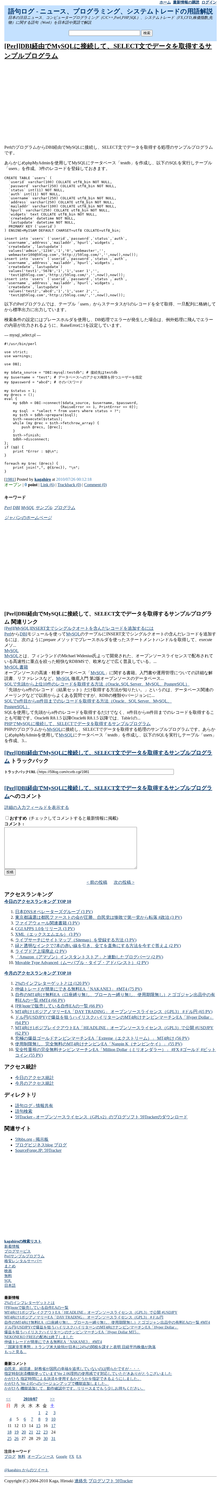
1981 (10, 479)
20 (24, 1432)
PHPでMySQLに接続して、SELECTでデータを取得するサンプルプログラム (77, 723)
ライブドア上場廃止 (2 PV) (41, 951)
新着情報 (11, 1246)
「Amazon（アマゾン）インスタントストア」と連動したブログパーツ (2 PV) (89, 957)
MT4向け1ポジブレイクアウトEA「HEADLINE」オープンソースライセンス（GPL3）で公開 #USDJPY (90, 1312)
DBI (16, 507)
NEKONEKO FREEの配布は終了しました (39, 1337)
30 (45, 1438)
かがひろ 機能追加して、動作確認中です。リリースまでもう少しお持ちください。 (74, 1388)
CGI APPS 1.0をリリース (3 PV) (45, 928)
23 (45, 1432)
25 (9, 1438)
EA (78, 1457)
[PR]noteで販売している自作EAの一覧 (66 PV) (59, 1006)
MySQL (27, 507)
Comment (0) (95, 484)
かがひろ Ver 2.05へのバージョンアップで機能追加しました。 (56, 1384)
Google (61, 1457)
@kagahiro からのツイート (26, 1470)
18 (9, 1432)
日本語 (10, 1286)
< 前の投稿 (97, 882)
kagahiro (42, 479)
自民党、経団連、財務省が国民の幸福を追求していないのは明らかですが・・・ (72, 1369)
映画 (8, 1271)
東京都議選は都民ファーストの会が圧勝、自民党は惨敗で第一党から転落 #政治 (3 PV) (98, 917)
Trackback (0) (69, 484)
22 (38, 1432)
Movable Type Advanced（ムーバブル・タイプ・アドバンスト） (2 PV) (82, 962)
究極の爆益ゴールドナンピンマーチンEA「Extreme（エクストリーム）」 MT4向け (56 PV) (102, 1038)
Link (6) (47, 484)
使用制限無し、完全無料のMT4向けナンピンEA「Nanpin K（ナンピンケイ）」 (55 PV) (98, 1044)
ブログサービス (17, 1251)
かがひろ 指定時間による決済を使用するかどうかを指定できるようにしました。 (72, 1379)
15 (38, 1425)
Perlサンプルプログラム (24, 1256)
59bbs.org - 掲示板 (32, 1139)
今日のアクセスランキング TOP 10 (37, 901)
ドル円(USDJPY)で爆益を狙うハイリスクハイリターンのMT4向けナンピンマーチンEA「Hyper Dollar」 (91, 1327)
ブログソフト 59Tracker (110, 1481)
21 (31, 1432)
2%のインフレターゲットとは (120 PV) (52, 983)
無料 (8, 1276)
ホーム (165, 2)
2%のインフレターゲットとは (29, 1303)
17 (53, 1425)
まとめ (10, 1266)
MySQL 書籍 (16, 667)
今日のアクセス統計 (34, 1077)
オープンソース (40, 1457)
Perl (8, 507)
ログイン (209, 2)
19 (16, 1432)
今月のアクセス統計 (34, 1083)
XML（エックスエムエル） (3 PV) (48, 934)
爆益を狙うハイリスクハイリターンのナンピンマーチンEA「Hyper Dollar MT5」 (72, 1332)
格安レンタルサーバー (23, 1261)
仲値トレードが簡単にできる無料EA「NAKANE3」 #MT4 (53, 1342)
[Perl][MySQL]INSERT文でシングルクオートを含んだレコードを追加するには (79, 628)
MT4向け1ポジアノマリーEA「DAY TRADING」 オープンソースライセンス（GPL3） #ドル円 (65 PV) (113, 1011)
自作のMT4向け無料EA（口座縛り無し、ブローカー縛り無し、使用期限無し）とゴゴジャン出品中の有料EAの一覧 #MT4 (107, 1322)
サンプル (44, 507)
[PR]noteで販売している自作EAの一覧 (36, 1308)
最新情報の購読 (186, 2)
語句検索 (23, 1111)
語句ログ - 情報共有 (34, 1105)
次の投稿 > (124, 882)
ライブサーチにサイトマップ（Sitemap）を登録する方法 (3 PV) (75, 940)
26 (16, 1438)
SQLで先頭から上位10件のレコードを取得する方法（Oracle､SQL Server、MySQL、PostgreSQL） (96, 684)
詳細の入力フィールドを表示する (36, 807)
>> (52, 1399)
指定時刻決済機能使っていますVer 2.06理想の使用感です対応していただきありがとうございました (88, 1374)
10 (53, 1419)
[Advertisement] (111, 102)
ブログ (10, 1457)
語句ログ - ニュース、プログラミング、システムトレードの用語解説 (110, 11)
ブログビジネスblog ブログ (41, 1145)
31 (53, 1438)
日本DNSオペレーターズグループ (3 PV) (54, 911)
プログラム (64, 507)
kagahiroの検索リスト (23, 1241)
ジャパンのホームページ (28, 517)
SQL (8, 1281)
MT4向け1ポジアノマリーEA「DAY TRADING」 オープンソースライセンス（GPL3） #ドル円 (83, 1317)
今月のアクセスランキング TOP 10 (37, 973)
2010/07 (30, 1399)
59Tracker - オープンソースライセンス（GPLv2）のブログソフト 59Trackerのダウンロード (101, 1117)
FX (71, 1457)
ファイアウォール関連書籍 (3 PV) (47, 923)
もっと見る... (15, 1352)
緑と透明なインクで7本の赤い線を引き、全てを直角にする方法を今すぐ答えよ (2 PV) (98, 945)
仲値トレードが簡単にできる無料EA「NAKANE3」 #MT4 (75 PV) (78, 989)
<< (8, 1399)
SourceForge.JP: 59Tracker (38, 1150)
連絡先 (80, 1481)
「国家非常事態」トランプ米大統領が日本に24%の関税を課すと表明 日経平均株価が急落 (80, 1347)
